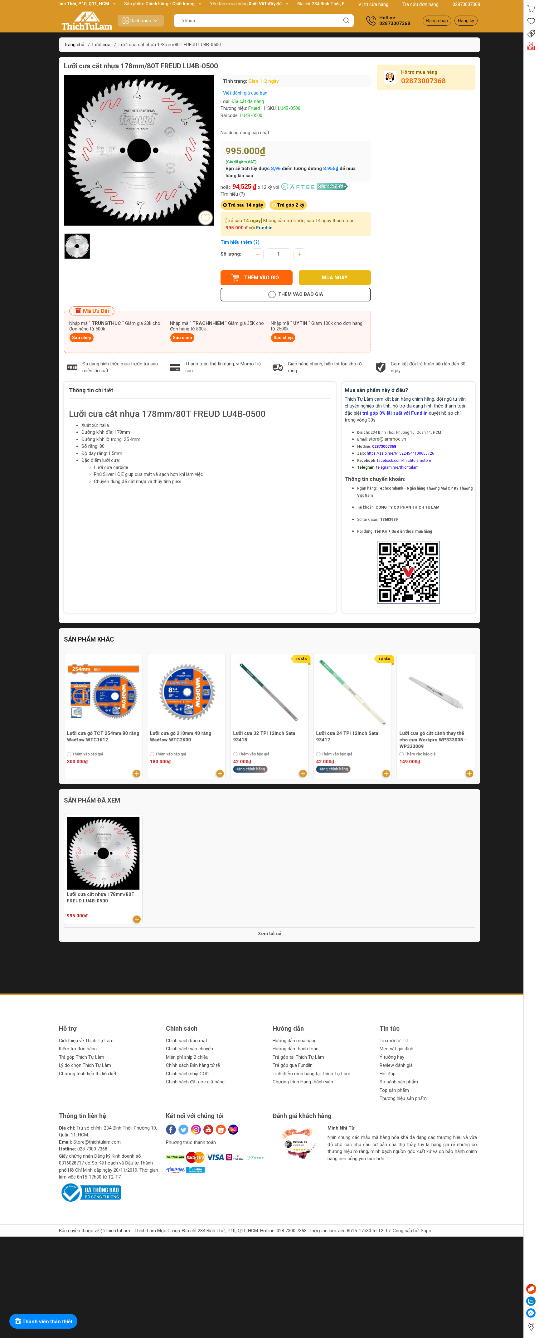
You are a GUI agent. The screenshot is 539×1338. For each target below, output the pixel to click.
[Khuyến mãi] (531, 33)
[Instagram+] (196, 1130)
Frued (254, 108)
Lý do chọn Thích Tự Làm (85, 1065)
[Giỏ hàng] (531, 8)
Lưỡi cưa (101, 44)
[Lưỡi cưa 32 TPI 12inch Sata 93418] (269, 692)
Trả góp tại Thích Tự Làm (298, 1057)
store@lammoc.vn (387, 439)
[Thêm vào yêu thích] (205, 218)
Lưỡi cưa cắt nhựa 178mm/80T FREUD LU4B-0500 (100, 897)
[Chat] (531, 1289)
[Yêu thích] (531, 21)
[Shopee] (221, 1130)
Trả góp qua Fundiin (293, 1065)
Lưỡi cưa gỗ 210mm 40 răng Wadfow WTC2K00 (180, 736)
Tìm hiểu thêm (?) (240, 242)
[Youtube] (208, 1130)
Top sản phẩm (394, 1090)
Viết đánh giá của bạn (245, 93)
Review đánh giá (396, 1065)
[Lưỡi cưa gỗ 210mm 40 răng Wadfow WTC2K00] (186, 692)
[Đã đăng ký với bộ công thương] (90, 1192)
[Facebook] (171, 1130)
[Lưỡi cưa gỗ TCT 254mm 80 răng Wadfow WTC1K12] (103, 692)
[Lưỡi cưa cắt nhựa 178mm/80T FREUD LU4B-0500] (103, 853)
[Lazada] (233, 1130)
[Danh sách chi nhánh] (531, 1327)
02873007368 (466, 4)
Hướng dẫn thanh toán (295, 1049)
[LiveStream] (531, 46)
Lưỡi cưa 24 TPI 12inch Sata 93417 (347, 736)
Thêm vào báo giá (300, 294)
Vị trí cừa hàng (373, 4)
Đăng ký (466, 20)
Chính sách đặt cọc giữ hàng (195, 1082)
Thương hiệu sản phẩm (403, 1098)
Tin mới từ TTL (395, 1040)
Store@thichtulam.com (97, 1142)
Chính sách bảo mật (186, 1040)
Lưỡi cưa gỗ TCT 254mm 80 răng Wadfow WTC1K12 (103, 736)
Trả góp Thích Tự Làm (81, 1057)
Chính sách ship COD (187, 1074)
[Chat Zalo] (531, 1301)
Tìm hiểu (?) (233, 194)
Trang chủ (74, 44)
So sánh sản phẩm (399, 1082)
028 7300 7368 (92, 1149)
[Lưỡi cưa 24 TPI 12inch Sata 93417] (352, 692)
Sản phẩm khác (89, 639)
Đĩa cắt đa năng (247, 101)
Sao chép (81, 337)
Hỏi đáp (388, 1074)
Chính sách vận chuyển (189, 1049)
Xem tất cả (269, 933)
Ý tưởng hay (392, 1057)
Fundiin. (265, 228)
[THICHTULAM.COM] (87, 20)
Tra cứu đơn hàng (420, 4)
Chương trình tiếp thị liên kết (87, 1074)
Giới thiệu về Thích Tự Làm (86, 1040)
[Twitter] (183, 1130)
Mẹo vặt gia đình (396, 1049)
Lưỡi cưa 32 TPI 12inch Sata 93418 (264, 736)
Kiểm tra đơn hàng (78, 1049)
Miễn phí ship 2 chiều (187, 1057)
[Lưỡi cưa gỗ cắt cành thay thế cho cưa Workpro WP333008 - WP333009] (435, 692)
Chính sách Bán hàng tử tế (193, 1065)
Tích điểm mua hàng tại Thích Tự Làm (311, 1074)
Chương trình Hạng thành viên (303, 1082)
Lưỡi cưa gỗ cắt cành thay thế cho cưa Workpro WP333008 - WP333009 (432, 739)
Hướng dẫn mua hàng (295, 1040)
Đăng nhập (437, 20)
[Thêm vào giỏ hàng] (137, 773)
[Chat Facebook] (531, 1313)
